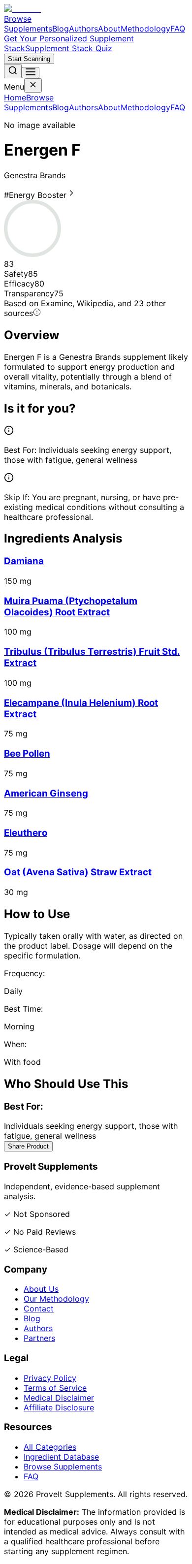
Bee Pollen (27, 753)
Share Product (28, 1146)
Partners (39, 1338)
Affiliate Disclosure (59, 1407)
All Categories (50, 1447)
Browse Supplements (28, 23)
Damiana (24, 561)
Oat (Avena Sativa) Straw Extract (78, 872)
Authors (83, 28)
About (109, 28)
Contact (39, 1308)
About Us (41, 1289)
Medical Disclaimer (59, 1398)
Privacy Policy (50, 1378)
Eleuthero (25, 832)
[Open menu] (30, 72)
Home (15, 97)
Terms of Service (55, 1388)
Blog (60, 28)
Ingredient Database (61, 1457)
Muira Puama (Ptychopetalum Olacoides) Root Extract (70, 606)
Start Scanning (29, 59)
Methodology (145, 28)
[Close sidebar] (33, 85)
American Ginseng (46, 793)
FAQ (177, 28)
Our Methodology (56, 1299)
